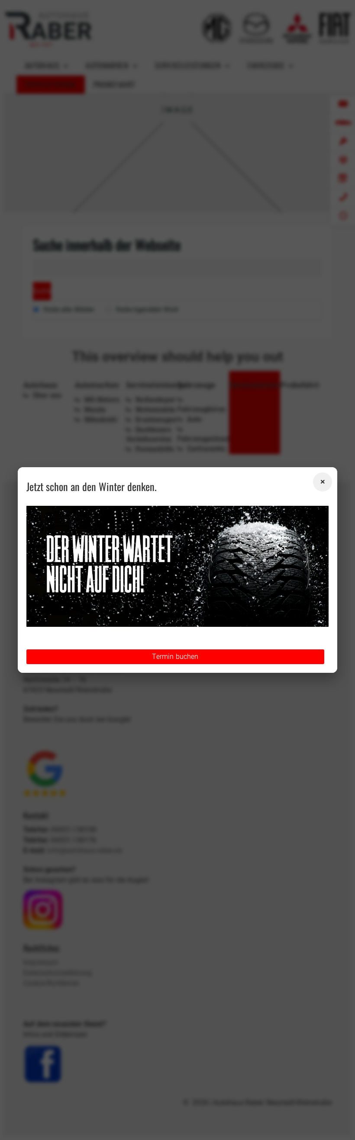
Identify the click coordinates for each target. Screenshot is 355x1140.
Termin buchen (175, 656)
